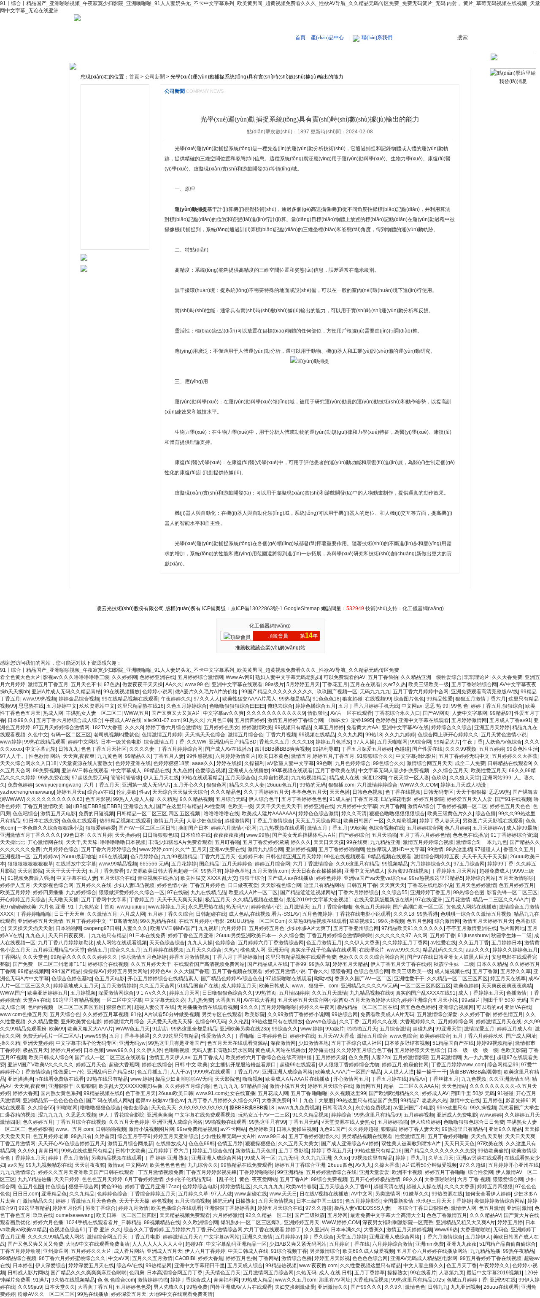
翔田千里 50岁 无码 (505, 1000)
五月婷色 (493, 1100)
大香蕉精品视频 (371, 1280)
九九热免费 (200, 1000)
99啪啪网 (67, 1108)
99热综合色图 (468, 892)
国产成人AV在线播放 (228, 749)
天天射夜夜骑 (90, 1165)
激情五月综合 (372, 1036)
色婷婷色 (385, 720)
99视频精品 (395, 864)
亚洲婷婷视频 (301, 849)
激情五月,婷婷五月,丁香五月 (322, 756)
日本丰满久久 (346, 1230)
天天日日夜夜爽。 (68, 935)
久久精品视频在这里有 (258, 900)
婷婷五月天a (71, 792)
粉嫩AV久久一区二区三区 (46, 1294)
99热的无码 (313, 785)
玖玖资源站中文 (97, 706)
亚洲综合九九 (138, 806)
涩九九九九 (50, 1115)
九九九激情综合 (17, 1172)
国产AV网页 (436, 713)
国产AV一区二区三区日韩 (147, 828)
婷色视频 (162, 1201)
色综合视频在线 (386, 828)
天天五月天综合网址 (318, 821)
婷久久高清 (354, 814)
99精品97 (501, 713)
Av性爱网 (214, 806)
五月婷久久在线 (93, 885)
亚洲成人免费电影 (457, 1115)
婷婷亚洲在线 (319, 806)
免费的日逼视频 (96, 814)
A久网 (420, 935)
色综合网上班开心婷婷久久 (448, 735)
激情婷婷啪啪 (153, 1280)
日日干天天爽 (69, 914)
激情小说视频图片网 (151, 1129)
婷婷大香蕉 (25, 1093)
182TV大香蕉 (107, 727)
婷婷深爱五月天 (128, 1294)
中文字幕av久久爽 (223, 713)
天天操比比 (12, 842)
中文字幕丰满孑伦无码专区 (86, 1043)
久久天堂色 (35, 957)
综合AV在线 (129, 1265)
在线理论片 (371, 950)
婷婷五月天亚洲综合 (176, 1136)
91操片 (41, 1280)
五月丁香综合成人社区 (356, 1043)
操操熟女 (397, 1273)
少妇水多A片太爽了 (309, 928)
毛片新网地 (512, 928)
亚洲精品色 (54, 1194)
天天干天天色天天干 (278, 806)
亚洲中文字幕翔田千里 (199, 1265)
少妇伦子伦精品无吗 (188, 1179)
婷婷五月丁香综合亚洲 (300, 1165)
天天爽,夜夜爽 (78, 756)
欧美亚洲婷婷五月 (47, 993)
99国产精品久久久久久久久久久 (277, 692)
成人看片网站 (129, 1251)
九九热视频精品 (309, 778)
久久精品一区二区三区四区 (457, 979)
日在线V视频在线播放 (324, 1194)
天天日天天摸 (328, 842)
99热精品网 (159, 1265)
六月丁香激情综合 (313, 864)
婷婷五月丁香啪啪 (445, 1172)
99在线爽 (356, 842)
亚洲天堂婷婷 (38, 1043)
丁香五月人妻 (169, 756)
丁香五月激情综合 (272, 821)
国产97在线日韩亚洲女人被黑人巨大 (448, 957)
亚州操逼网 (55, 1251)
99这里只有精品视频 (76, 1000)
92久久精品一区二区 (269, 1215)
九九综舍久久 (203, 1165)
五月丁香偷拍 (383, 677)
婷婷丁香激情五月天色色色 (86, 1201)
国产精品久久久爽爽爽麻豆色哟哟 (89, 1273)
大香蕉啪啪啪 (439, 1179)
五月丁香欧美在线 (335, 770)
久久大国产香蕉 (191, 971)
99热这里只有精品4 (464, 1129)
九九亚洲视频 (466, 1287)
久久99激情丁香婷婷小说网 (298, 1014)
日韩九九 (68, 749)
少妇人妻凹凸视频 (134, 885)
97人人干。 (13, 756)
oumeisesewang (75, 1215)
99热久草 (319, 964)
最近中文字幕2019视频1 (494, 1273)
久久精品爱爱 (43, 1022)
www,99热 (258, 835)
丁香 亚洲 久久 (104, 1230)
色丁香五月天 (140, 1093)
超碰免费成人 (494, 871)
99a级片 (274, 684)
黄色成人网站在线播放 (471, 907)
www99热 (95, 1036)
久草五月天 (441, 1158)
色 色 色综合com (116, 1280)
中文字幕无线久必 (165, 1000)
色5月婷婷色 (144, 857)
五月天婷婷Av (488, 828)
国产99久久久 (366, 1287)
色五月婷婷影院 (363, 1201)
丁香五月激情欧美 (43, 806)
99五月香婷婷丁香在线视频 (490, 1258)
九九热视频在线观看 (282, 828)
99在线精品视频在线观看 (130, 699)
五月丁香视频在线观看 (237, 971)
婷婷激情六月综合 (124, 1022)
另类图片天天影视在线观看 (492, 821)
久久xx (341, 1158)
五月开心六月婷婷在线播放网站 (432, 1251)
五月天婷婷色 (237, 864)
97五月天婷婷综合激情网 (61, 727)
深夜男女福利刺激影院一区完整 (397, 1222)
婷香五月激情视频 (189, 957)
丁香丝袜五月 (443, 1079)
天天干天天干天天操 (485, 857)
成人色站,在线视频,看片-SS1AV (264, 914)
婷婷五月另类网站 (127, 971)
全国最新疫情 (398, 1201)
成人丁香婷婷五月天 (481, 993)
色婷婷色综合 (112, 1194)
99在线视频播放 (121, 692)
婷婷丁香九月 (410, 1158)
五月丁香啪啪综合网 (474, 684)
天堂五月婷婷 (351, 1237)
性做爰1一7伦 (68, 1072)
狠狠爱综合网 (508, 1179)
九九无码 (288, 1158)
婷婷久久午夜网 (317, 1007)
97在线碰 (177, 892)
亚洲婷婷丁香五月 (430, 892)
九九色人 (35, 935)
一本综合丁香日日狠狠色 (420, 1208)
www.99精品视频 (118, 864)
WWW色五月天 (133, 1029)
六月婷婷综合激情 (392, 1244)
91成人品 (340, 799)
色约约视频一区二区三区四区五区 (66, 1007)
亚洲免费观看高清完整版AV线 (484, 692)
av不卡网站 (233, 1129)
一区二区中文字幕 (122, 1000)
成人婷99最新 (521, 828)
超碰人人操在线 (424, 1187)
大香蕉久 (374, 1230)
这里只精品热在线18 (140, 706)
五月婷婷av (46, 857)
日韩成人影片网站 (28, 1273)
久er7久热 (394, 684)
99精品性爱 (440, 699)
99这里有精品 (34, 1208)
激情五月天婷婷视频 (409, 1230)
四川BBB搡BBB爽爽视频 (282, 749)
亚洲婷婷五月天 (301, 1222)
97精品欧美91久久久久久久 (412, 928)
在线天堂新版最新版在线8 (383, 900)
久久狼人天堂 (464, 778)
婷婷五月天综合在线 (330, 1086)
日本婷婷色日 (272, 1036)
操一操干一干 (431, 1072)
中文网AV (136, 1165)
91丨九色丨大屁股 (313, 1100)
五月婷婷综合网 (424, 828)
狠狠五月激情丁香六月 (480, 699)
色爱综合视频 (210, 770)
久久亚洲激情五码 (509, 1079)
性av (144, 792)
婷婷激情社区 (235, 1187)
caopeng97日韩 (102, 928)
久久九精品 (81, 1194)
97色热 (112, 684)
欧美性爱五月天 (488, 770)
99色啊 (324, 763)
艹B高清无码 (123, 921)
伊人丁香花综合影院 (121, 1115)
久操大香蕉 (387, 1165)
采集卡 (97, 243)
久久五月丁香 (474, 943)
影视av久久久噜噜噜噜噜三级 (76, 677)
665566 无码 (154, 864)
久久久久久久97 (393, 935)
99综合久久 (285, 1029)
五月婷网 (337, 1215)
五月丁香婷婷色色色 (304, 799)
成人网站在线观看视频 (121, 943)
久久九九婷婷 (400, 735)
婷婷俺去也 (321, 1050)
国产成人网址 (521, 1036)
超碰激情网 (237, 821)
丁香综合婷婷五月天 (153, 1194)
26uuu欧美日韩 (175, 1093)
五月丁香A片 (294, 1179)
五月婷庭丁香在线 (349, 1244)
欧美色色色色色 (167, 1165)
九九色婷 (183, 770)
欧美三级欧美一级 (428, 684)
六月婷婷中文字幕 (357, 806)
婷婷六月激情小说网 (233, 828)
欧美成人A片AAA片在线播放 (298, 1079)
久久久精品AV (485, 1215)
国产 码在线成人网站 (109, 1100)
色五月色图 (419, 921)
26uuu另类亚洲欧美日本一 (246, 935)
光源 (94, 218)
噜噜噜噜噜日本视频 (123, 842)
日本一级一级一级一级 (473, 1050)
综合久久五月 (125, 950)
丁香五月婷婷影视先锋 (211, 1172)
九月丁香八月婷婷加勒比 (66, 943)
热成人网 (53, 713)
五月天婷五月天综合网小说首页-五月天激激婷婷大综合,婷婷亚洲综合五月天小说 (368, 1000)
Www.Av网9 (239, 677)
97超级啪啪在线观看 (288, 979)
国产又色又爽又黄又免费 (35, 1244)
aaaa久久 (203, 763)
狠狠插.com (341, 785)
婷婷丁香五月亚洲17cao (152, 1187)
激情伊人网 (463, 1208)
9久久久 (249, 1007)
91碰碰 (505, 1093)
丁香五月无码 (304, 1122)
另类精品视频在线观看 (367, 1136)
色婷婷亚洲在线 (157, 677)
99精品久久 (138, 756)
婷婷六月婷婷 (66, 1050)
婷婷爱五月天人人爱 (469, 799)
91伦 (136, 1014)
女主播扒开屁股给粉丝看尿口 (243, 1065)
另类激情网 (387, 1194)
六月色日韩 (219, 720)
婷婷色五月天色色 (510, 806)
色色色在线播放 (470, 835)
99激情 (435, 849)
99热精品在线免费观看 (246, 1165)
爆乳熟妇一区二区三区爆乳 (251, 1222)
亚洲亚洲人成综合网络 (287, 1072)
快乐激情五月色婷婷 (144, 957)
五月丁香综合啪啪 (332, 907)
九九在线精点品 (208, 892)
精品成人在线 (344, 778)
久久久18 (302, 742)
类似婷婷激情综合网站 (499, 1201)
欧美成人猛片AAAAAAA (269, 814)
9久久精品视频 (196, 799)
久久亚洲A (316, 1230)
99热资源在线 (447, 1194)
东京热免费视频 (373, 1108)
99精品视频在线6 (103, 1093)
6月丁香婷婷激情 (144, 1179)
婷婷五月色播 (241, 1258)
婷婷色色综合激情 (318, 814)
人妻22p (380, 1057)
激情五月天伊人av (169, 1057)
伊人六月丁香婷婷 (205, 1251)
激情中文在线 (465, 1100)
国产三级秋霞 (309, 1215)
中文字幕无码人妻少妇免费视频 (394, 770)
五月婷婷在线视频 (163, 950)
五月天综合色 (240, 778)
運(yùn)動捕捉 (191, 209)
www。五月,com (74, 1129)
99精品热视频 (281, 1265)
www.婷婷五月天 (167, 907)
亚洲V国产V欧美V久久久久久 (40, 1065)
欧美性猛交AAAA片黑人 (249, 699)
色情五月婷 (230, 1144)
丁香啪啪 (244, 1036)
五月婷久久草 (515, 971)
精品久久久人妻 (247, 785)
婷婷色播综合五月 (315, 706)
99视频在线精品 (317, 735)
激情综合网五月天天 (429, 763)
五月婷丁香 (442, 935)
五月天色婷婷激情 (476, 885)
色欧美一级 (240, 806)
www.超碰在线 (251, 1194)
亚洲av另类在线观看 (479, 1158)
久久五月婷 (99, 835)
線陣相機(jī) (102, 91)
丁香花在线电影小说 (430, 885)
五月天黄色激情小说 (503, 735)
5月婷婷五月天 (303, 684)
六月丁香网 (392, 806)
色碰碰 (402, 749)
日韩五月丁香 (362, 885)
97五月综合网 (469, 864)
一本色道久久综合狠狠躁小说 (50, 828)
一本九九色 (494, 842)
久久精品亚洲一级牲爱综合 (431, 677)
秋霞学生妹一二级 (511, 935)
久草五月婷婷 (328, 727)
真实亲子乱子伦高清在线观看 (323, 950)
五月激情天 (296, 907)
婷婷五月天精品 (350, 964)
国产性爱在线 (427, 749)
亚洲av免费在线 (227, 849)
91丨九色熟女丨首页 (91, 907)
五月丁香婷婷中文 (86, 921)
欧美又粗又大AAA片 (90, 1029)
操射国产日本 (193, 828)
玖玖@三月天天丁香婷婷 (444, 1201)
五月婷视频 (83, 993)
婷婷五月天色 (91, 1065)
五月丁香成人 (208, 1057)
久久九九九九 (268, 1187)
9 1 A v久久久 (151, 993)
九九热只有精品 (109, 935)
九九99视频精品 (179, 857)
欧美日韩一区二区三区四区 (126, 1215)
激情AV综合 (421, 806)
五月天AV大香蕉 (336, 1036)
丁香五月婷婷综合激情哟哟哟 (340, 935)
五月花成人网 (273, 1093)
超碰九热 (423, 1029)
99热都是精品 (294, 699)
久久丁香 (349, 1022)
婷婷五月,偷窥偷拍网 (405, 1065)
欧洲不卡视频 (407, 1172)
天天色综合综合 (167, 943)
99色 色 (459, 706)
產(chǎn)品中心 (327, 38)
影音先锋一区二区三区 (512, 892)
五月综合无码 (231, 799)
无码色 (500, 1230)
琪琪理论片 (476, 677)
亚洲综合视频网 (456, 1007)
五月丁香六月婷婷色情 (425, 835)
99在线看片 (423, 1273)
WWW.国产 (12, 993)
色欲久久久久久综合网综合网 (372, 957)
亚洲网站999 (496, 778)
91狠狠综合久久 (375, 756)
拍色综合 (56, 1187)
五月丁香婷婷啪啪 (448, 1136)
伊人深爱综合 (50, 1265)
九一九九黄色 (479, 1057)
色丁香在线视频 (403, 792)
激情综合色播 (296, 1258)
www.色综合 (403, 1036)
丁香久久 (318, 971)
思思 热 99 (436, 706)
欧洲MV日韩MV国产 (173, 928)
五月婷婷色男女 (221, 727)
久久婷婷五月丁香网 (405, 943)
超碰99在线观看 (298, 1065)
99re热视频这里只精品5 (436, 878)
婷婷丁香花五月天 (331, 1151)
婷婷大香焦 (210, 1258)
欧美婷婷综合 (435, 1036)
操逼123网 (374, 778)
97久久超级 (472, 1165)
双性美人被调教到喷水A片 (411, 1144)
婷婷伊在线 (302, 1036)
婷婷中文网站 (83, 742)
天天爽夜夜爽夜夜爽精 (506, 986)
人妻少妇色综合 (204, 821)
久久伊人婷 (149, 1050)
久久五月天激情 (329, 993)
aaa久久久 (478, 950)
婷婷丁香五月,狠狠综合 (497, 706)
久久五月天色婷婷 (129, 1122)
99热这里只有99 (267, 1122)
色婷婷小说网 (157, 692)
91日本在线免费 (41, 821)
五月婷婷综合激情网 (200, 677)
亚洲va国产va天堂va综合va (375, 878)
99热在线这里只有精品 (87, 1151)
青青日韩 (48, 1151)
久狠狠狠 (86, 1086)
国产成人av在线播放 (290, 878)
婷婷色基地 (237, 871)
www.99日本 (272, 1136)
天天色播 (339, 792)
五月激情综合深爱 (437, 1014)
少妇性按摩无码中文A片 (228, 1136)
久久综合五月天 (450, 770)
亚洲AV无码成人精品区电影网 (423, 1258)
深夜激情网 (283, 1043)
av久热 (15, 1165)
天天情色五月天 (222, 1273)
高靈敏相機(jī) (329, 56)
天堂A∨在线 (36, 1000)
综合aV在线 (100, 792)
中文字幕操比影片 (416, 756)
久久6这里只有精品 (357, 864)
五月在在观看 (365, 684)
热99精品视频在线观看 (125, 821)
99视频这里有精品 (372, 1158)
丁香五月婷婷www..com (458, 1065)
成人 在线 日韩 (335, 1273)
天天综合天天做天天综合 (180, 792)
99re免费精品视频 (197, 1129)
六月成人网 (132, 914)
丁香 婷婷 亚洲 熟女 (166, 1158)
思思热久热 (434, 1100)
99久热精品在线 (158, 921)
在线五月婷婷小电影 (201, 921)
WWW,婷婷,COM (341, 1222)
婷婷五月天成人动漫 (463, 785)
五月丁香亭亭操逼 (129, 1036)
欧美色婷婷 (466, 986)
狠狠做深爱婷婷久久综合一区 (132, 892)
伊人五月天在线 (161, 778)
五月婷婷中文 (61, 706)
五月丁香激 (485, 971)
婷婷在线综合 (157, 1065)
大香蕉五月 (228, 1000)
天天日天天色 (459, 1144)
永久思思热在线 (206, 907)
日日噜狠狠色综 (160, 835)
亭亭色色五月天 (309, 792)
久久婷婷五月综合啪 (188, 1086)
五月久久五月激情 (152, 1258)
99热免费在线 (53, 778)
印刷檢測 (99, 205)
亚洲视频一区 (15, 857)
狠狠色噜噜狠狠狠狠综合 (397, 814)
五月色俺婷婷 (317, 914)
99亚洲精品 (290, 1172)
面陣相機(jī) (102, 104)
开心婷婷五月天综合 (23, 900)
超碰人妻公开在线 (154, 1007)
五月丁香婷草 (369, 1273)
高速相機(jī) (215, 56)
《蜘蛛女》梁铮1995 (349, 720)
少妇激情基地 (313, 1043)
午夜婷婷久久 (176, 699)
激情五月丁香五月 (48, 684)
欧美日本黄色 (273, 756)
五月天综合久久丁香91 (345, 1187)
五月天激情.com (270, 871)
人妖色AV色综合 (503, 742)
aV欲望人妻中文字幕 (290, 763)
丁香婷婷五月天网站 (454, 871)
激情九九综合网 (265, 849)
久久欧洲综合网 (200, 1222)
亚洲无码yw (132, 1043)
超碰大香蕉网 (124, 1065)
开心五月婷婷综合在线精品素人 (162, 979)
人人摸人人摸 (398, 1072)
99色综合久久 (388, 763)
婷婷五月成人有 (514, 1029)
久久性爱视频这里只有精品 (370, 1265)
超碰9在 (194, 1244)
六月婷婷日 (233, 928)
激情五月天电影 (58, 814)
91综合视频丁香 (289, 1251)
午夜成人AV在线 (123, 720)
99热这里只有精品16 (378, 1151)
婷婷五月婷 (510, 1222)
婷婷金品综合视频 (79, 699)
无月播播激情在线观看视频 (207, 1007)
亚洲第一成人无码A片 (146, 785)
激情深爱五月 (479, 1029)
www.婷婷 (311, 1029)
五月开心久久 (188, 785)
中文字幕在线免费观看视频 (205, 1115)
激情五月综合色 (245, 735)
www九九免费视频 (299, 1108)
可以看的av (489, 1007)
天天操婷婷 (127, 835)
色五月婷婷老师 (50, 1136)
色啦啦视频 (176, 1050)
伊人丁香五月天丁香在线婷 (400, 964)
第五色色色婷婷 (418, 1007)
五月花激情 (457, 900)
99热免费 (197, 1287)
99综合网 (420, 742)
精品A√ (417, 1079)
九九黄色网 (109, 756)
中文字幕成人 (126, 770)
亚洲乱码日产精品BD (232, 742)
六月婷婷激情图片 (235, 756)
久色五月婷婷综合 (186, 706)
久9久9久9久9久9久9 (203, 1108)
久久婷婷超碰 (363, 1129)
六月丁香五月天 (101, 785)
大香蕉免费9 (276, 1100)
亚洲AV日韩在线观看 (85, 770)
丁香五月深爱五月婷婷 (366, 749)
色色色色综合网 (370, 1258)
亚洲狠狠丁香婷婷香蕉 (229, 1208)
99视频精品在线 (162, 1222)
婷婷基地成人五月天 (76, 986)
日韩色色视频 (367, 792)
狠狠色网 (216, 785)
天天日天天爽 (520, 1136)
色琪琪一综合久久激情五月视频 (475, 914)
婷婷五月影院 (429, 799)
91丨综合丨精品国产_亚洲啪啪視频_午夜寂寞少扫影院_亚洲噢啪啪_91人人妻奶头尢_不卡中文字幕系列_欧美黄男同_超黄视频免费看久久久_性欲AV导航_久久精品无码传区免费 (199, 670)
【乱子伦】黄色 (231, 1179)
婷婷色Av (160, 971)
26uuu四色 (340, 1165)
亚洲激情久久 (333, 1287)
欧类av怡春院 (301, 1187)
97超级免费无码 (90, 778)
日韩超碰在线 (211, 914)
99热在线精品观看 (44, 742)
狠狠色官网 (119, 1007)
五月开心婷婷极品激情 (375, 1179)
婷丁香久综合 (318, 1237)
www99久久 (120, 1050)
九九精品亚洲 (385, 842)
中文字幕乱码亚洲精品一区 (236, 1244)
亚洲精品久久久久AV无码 (369, 986)
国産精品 (209, 864)
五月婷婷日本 (506, 943)
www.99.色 (197, 684)
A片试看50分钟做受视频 (171, 1014)
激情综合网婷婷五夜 (436, 857)
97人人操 (364, 742)
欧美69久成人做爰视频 (368, 1251)
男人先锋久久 (169, 1287)
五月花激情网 (446, 1057)
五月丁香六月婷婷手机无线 (368, 706)
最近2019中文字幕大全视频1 (318, 900)
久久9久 (27, 1151)
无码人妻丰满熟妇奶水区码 (222, 1050)
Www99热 (446, 1230)
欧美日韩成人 (274, 986)
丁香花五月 (335, 684)
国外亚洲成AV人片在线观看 (241, 1287)
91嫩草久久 (416, 1194)
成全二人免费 (470, 763)
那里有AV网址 (335, 1280)
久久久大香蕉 (459, 1187)
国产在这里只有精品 (179, 806)
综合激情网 (447, 921)
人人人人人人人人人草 (157, 1244)
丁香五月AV (246, 1072)
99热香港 (427, 914)
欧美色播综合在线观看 (176, 1208)
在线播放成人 (171, 1144)
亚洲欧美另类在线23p (244, 1029)
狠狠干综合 (252, 878)
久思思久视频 (81, 1115)
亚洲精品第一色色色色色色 (53, 1100)
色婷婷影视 (40, 1129)
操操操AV (94, 971)
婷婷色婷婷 (328, 878)
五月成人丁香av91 (510, 720)
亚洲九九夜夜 (461, 1244)
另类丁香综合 (100, 1208)
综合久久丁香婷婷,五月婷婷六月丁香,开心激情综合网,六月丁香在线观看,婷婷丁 (213, 1230)
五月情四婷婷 (250, 720)
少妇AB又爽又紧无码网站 (298, 1244)
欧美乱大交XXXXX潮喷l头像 (130, 1086)
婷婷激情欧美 (257, 727)
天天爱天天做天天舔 (169, 1022)
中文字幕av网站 (222, 1237)
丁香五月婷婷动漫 (20, 1251)
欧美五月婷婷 (15, 892)
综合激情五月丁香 (164, 742)
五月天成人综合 (245, 1265)
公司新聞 (155, 77)
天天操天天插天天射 (30, 928)
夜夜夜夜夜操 (228, 835)
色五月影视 (98, 799)
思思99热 (499, 792)
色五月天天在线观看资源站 (237, 1043)
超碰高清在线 (388, 1187)
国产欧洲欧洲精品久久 (394, 1093)
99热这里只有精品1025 (417, 1280)
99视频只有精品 (293, 727)
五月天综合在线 (117, 878)
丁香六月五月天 (217, 857)
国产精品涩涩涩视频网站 (308, 892)
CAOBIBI (185, 1258)
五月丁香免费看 (106, 871)
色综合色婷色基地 (71, 979)
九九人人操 (200, 943)
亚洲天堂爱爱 (374, 1172)
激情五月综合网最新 (130, 1144)
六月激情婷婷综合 (377, 785)
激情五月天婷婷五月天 (487, 921)
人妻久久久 (135, 928)
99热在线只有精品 (107, 1079)
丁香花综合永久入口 (397, 713)
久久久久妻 (141, 749)
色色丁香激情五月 (447, 1215)
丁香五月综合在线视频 (81, 1122)
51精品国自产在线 (198, 986)
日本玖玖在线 (196, 835)
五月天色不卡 (86, 684)
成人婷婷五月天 (238, 986)
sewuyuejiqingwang (58, 785)
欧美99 (57, 1029)
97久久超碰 (318, 1208)
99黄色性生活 (522, 749)
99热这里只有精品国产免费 (367, 1100)
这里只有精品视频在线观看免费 (300, 957)
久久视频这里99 (348, 1093)
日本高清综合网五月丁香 (174, 1273)
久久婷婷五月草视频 (105, 1014)
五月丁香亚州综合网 (356, 928)
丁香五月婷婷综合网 (179, 749)
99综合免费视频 (329, 1179)
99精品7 (409, 1100)
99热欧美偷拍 (493, 1151)
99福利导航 (326, 749)
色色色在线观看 (79, 821)
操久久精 (10, 1043)
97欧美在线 (490, 1144)
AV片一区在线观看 (351, 713)
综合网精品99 (502, 1065)
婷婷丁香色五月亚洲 (190, 935)
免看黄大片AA (362, 727)
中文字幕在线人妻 (77, 878)
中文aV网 (119, 1258)
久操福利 (254, 763)
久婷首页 (104, 1136)
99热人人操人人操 (133, 799)
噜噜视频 (253, 1079)
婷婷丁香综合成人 (190, 1280)
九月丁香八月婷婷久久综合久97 (223, 1100)
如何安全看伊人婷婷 (488, 1194)
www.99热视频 (39, 699)
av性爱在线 (443, 943)
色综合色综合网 (371, 971)
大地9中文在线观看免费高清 (98, 1244)
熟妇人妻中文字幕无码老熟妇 (288, 677)
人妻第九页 (451, 1273)
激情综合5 (467, 842)
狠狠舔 (388, 1129)
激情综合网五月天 (107, 1237)
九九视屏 (208, 928)
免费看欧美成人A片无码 (387, 1014)
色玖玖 (439, 778)
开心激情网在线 (45, 842)
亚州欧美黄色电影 (81, 1022)
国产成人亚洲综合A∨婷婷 (350, 1144)
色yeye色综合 (321, 1022)
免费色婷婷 (20, 785)
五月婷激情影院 (410, 1057)
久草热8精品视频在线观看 (317, 921)
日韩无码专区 (438, 792)
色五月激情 (491, 1208)
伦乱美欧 (126, 792)
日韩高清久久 (337, 1108)
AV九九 (363, 1165)
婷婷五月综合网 (272, 864)
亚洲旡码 (278, 950)
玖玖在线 (43, 1215)
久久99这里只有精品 (175, 1036)
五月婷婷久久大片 (91, 1251)
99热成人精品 (257, 1280)
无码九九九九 (375, 692)
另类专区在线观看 (222, 1014)
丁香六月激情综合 (442, 1237)
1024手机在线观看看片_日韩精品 (103, 1222)
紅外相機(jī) (272, 56)
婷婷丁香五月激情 (68, 1158)
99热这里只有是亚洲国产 (176, 1043)
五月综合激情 (395, 1029)
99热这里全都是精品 (194, 1029)
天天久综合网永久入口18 (28, 763)
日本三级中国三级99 (319, 1201)
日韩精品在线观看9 (509, 763)
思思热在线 (31, 706)
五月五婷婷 (491, 749)
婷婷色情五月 (508, 1014)
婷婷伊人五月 (15, 885)
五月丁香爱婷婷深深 (265, 842)
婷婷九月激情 (133, 1208)
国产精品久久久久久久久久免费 (439, 1151)
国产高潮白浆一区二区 (418, 907)
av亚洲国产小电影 (413, 1108)
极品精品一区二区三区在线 (367, 1007)
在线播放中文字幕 (76, 864)
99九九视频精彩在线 (49, 1165)
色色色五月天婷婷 (102, 1179)
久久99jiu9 (30, 1287)
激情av (115, 1165)
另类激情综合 (325, 1251)
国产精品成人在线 (267, 964)
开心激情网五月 (351, 1079)
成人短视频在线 (452, 971)
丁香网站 (10, 957)
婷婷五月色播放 (333, 742)
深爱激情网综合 (116, 993)
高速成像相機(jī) (107, 154)
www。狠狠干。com (315, 986)
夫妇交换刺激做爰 (295, 1287)
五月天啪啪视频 (192, 1201)
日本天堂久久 (60, 1287)
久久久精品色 (226, 792)
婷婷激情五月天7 (182, 1237)
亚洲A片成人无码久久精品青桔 (66, 692)
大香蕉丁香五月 (95, 1287)
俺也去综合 (280, 706)
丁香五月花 (365, 799)
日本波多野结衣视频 (407, 1043)
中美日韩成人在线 (248, 1251)
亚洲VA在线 (518, 1007)
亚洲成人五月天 (164, 1251)
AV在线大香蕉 (259, 1000)
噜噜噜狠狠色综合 (100, 1108)
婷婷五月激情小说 (285, 971)
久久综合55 (394, 892)
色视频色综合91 (67, 1230)
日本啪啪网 (68, 928)
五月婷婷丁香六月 (169, 1151)
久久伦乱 (239, 1022)
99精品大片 (447, 742)
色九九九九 (225, 1086)
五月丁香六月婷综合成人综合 (69, 720)
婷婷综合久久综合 (451, 727)
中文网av (412, 706)
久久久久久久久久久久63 (54, 799)
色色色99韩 (202, 1144)
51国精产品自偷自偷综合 (507, 1244)
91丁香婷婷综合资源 (514, 835)
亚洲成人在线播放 (248, 770)
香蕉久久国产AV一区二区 (363, 979)
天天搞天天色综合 (205, 735)
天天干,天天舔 (81, 842)
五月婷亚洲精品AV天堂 (59, 950)
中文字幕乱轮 (40, 749)
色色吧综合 (25, 814)
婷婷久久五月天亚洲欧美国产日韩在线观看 (86, 1172)
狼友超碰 (352, 699)
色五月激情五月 (324, 943)
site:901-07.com (162, 720)
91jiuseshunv (473, 935)
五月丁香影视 (293, 1151)
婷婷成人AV (435, 1093)
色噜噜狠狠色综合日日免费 (473, 1122)
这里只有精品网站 (324, 885)
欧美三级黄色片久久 (450, 814)
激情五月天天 (169, 821)
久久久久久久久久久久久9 (275, 713)
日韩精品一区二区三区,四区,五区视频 (158, 814)
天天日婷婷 (66, 1179)
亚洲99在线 (503, 1280)
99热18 (373, 735)
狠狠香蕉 (341, 971)
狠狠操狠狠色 (260, 1144)
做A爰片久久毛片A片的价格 (207, 692)
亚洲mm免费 (429, 1244)
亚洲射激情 (519, 1208)
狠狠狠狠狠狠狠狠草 (30, 864)
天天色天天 (163, 1108)
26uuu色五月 (282, 785)
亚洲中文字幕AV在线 (405, 727)
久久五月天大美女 (298, 1144)
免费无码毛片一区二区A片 (52, 1036)
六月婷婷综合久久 (430, 864)
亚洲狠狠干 (60, 1086)
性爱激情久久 (216, 1036)
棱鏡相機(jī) (102, 129)
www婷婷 (11, 742)
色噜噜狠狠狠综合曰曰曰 (237, 706)
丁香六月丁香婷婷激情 (237, 957)
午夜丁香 (472, 742)
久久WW (196, 742)
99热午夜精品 (518, 1251)
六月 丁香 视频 (473, 1179)
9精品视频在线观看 (389, 857)
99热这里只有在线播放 (277, 1022)
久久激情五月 (102, 914)
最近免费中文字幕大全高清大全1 (387, 1215)
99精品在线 (157, 770)
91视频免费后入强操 (31, 878)
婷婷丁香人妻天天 (439, 821)
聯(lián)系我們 (377, 38)
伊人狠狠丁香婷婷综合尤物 (349, 1065)
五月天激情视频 (276, 1201)
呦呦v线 (323, 979)
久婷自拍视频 (273, 778)
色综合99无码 (210, 1022)
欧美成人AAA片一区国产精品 (348, 1072)
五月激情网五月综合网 (268, 1273)
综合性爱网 (480, 1172)
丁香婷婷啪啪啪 (33, 914)
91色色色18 (326, 699)
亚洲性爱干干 (409, 979)
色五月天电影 (109, 979)
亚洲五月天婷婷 (492, 727)
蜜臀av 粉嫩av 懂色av (160, 1100)
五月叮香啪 (227, 842)
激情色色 (415, 1287)
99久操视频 (391, 921)
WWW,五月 (136, 713)
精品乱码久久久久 (443, 950)
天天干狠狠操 (471, 792)
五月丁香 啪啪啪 (309, 1093)
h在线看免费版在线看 (59, 1079)
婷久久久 (301, 842)
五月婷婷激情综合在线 (331, 1172)
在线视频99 (378, 699)
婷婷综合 (341, 1115)
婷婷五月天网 (184, 993)
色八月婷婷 (457, 828)
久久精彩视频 (401, 821)
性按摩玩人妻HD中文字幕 (396, 849)
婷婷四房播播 (48, 892)
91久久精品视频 (310, 1115)
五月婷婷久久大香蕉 (514, 756)
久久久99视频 (460, 749)
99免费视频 (46, 770)
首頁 (300, 38)
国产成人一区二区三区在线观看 (111, 1057)
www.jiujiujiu (131, 907)
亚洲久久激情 (257, 1237)
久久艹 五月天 (191, 849)
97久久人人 (207, 699)
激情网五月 (368, 1086)
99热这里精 (459, 849)
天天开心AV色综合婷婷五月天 (71, 1144)
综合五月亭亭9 (134, 1136)
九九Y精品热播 (34, 1179)
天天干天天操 (134, 1201)
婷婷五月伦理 (67, 1208)
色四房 (136, 1273)
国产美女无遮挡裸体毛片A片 (304, 835)
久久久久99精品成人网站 (56, 1237)
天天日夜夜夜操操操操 (316, 871)
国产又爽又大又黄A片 (175, 713)
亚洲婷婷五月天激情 (40, 921)
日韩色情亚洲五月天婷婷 (293, 857)
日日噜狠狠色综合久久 (227, 993)
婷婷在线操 (229, 763)
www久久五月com (295, 1280)
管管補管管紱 (126, 778)
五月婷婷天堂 (331, 1057)
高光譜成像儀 (386, 56)
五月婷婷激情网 (469, 720)
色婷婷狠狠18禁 (171, 763)
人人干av (180, 1072)
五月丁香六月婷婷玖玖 (478, 1036)
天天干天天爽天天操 (179, 900)
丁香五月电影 (145, 1237)
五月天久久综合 (203, 950)
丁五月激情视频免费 (161, 1172)
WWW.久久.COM (419, 785)
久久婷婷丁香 (475, 1014)
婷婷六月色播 (48, 1222)
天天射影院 (30, 871)
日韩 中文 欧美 (191, 1065)
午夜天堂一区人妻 (409, 778)
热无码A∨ (237, 907)
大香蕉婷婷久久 (417, 1022)
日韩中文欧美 (130, 1151)
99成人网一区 (259, 1158)
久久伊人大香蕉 (362, 943)
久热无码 (306, 1273)
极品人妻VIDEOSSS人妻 (362, 1208)
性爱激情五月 (410, 1136)
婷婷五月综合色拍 (212, 1151)
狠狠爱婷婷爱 (101, 828)
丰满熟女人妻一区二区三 (94, 713)
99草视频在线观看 (292, 770)
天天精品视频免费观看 (184, 1215)
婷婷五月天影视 (332, 1258)
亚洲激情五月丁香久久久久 (30, 835)
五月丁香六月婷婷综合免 (109, 849)
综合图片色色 (409, 699)
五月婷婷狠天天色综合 (419, 1050)
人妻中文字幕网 (469, 713)
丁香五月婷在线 (389, 1079)
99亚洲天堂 (448, 1029)
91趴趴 (160, 1029)
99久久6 (412, 1179)
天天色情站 (454, 1086)
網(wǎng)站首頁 (101, 56)
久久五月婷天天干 (151, 964)
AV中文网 (362, 1194)
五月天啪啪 (384, 835)
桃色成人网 (252, 950)
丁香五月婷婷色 (207, 885)
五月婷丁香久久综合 (170, 914)
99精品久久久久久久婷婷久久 (85, 957)
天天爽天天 (392, 885)
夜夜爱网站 (264, 1179)
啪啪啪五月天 (362, 1029)
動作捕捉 (99, 192)
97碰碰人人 (488, 849)
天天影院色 (227, 1079)
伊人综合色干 (263, 799)
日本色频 (94, 1050)
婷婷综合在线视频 (108, 964)
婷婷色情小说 (172, 885)
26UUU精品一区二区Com (256, 921)
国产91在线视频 (513, 799)
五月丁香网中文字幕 (104, 900)
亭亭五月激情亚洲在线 (471, 928)
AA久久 (173, 684)
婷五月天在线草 (508, 979)
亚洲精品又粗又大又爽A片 (465, 1222)
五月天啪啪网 (392, 742)
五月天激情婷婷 (119, 986)
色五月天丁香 (461, 1265)
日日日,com (26, 1194)
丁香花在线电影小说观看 (363, 914)
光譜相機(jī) (102, 180)
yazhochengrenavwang (27, 792)
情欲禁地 (318, 713)
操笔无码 (223, 1201)
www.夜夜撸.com (318, 1265)
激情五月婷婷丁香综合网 (295, 720)
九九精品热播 (485, 1251)
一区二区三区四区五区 (425, 986)
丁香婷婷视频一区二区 (462, 806)
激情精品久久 (38, 1201)
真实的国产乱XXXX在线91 (426, 993)
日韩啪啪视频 (111, 1129)
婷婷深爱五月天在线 (91, 1265)
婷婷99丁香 (500, 864)
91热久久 (193, 720)
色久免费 (358, 1057)
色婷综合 (225, 943)
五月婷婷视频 (419, 1115)
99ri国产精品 (66, 971)
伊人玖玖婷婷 (425, 1122)
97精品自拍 (254, 1086)
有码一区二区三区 (71, 735)
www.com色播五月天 (23, 1014)
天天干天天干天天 (66, 871)
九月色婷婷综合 (352, 763)
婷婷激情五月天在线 (498, 1022)
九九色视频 (473, 1079)
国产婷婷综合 (354, 835)
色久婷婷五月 (38, 1122)
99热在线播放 (92, 1294)
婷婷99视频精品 (494, 1043)
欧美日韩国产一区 (363, 821)
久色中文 (38, 735)
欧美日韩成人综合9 (50, 1057)
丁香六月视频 (281, 735)
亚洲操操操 (20, 1079)
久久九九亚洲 (316, 1158)
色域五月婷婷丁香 (467, 1280)
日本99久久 (21, 720)
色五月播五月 (152, 1072)
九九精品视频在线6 (371, 993)
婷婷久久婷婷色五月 (515, 950)
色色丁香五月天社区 (104, 749)
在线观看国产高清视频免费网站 (209, 964)
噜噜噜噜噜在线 (221, 814)
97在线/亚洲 (429, 900)
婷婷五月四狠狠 (495, 1187)
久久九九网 (350, 735)
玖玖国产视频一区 (337, 692)
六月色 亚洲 (52, 907)
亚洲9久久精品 (505, 1129)
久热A (231, 950)
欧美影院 (255, 1014)
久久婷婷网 (124, 677)
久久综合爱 (291, 935)
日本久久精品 (492, 964)
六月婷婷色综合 (60, 849)
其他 (94, 230)
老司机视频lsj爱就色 (116, 735)
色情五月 (97, 950)
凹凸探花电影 (396, 799)
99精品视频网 (33, 971)
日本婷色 (23, 1265)
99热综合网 (345, 1014)
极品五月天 (217, 900)
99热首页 (265, 993)
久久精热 (167, 799)
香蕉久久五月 (274, 742)
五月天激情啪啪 (516, 878)
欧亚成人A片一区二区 (253, 892)
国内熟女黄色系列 (60, 1093)
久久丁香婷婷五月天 (266, 792)
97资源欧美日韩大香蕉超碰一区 (162, 871)
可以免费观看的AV (344, 677)
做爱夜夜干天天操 (142, 684)
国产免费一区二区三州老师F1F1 (49, 964)
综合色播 (485, 814)
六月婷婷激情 (228, 1215)
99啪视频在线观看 (225, 1122)
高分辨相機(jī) (105, 116)
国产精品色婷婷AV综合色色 (232, 979)
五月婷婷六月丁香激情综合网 (271, 943)
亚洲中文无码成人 (364, 871)
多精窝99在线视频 (408, 871)
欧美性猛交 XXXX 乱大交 (209, 878)
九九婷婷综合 (81, 892)
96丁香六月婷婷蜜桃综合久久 (72, 1258)
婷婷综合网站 (480, 878)
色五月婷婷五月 (516, 885)
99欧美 (358, 828)
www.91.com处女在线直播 (225, 1093)
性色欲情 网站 (44, 756)
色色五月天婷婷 (372, 907)
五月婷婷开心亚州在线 (513, 1165)
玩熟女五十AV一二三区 (264, 1115)
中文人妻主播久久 (423, 1265)
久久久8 (134, 727)
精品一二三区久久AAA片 (501, 900)
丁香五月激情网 (17, 1144)
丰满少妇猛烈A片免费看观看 (180, 842)
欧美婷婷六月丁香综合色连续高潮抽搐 (269, 1057)
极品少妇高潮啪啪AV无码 (183, 1079)
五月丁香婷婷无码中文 (464, 756)
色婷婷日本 (250, 857)
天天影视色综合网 (53, 885)
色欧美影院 (513, 1050)
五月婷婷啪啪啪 (279, 1007)
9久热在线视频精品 (73, 1280)
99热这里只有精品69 (377, 1115)
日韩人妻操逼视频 (296, 1129)
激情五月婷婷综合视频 (428, 842)
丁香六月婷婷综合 (358, 892)
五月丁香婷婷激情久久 (314, 1136)
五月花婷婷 (184, 864)
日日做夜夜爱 (243, 885)
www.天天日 (283, 1194)
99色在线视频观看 (344, 857)
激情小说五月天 (287, 1086)
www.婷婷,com (156, 849)
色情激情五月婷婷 (162, 735)
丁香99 (298, 964)
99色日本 (73, 835)
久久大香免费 (507, 677)
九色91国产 (332, 1129)
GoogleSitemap (302, 608)
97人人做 (221, 1194)
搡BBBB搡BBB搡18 (252, 1108)
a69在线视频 (113, 857)
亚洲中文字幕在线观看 (237, 684)
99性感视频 (199, 756)
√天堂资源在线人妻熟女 (86, 763)
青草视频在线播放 (158, 878)
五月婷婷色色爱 (133, 1287)
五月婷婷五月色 (266, 928)
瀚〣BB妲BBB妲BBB (93, 806)
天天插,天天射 (486, 1136)
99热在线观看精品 (202, 778)
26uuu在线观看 (500, 1287)
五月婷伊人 (478, 1237)
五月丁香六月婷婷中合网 (420, 692)
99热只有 (211, 871)
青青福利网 (226, 1280)
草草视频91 (362, 921)
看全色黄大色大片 (20, 677)
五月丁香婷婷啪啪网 (341, 849)
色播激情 (516, 993)
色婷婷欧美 (261, 1129)
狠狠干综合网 (83, 1187)
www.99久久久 (403, 950)
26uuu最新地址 (78, 857)
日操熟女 (245, 1201)
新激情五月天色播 (255, 1151)
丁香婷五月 (141, 900)
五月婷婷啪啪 (393, 1122)
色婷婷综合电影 (200, 1187)
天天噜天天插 (63, 900)
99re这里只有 (452, 1108)
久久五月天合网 (157, 986)
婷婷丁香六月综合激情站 (173, 727)
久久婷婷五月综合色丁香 (364, 1050)
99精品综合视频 (18, 1258)
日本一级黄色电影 (121, 742)
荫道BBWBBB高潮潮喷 (475, 1072)
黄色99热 (111, 1187)
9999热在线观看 (211, 1072)
